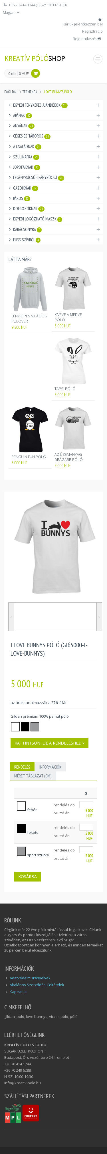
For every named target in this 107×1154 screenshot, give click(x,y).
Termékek (30, 91)
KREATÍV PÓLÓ (35, 58)
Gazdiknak (25, 188)
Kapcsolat (18, 991)
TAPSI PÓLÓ (65, 388)
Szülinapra (25, 157)
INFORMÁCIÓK (50, 767)
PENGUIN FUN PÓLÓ (28, 456)
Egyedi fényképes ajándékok (39, 105)
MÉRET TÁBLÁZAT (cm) (33, 776)
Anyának (23, 125)
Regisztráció (92, 31)
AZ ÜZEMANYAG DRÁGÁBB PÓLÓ (68, 457)
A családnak (26, 146)
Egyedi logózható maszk (36, 219)
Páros (21, 198)
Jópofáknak (26, 167)
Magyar (9, 12)
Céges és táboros (31, 136)
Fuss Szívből (26, 239)
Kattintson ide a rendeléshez (48, 743)
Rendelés (22, 767)
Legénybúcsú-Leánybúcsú (37, 177)
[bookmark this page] (100, 19)
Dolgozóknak (28, 208)
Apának (21, 115)
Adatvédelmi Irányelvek (30, 977)
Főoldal (10, 91)
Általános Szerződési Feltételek (37, 984)
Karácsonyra (26, 229)
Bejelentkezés (85, 38)
